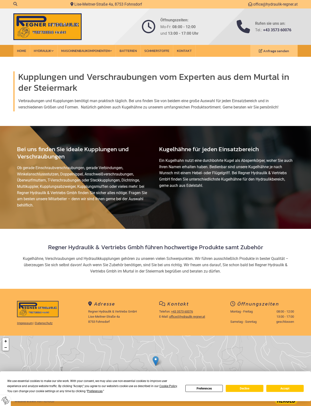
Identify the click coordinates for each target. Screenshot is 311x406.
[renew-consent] (5, 400)
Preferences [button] (95, 391)
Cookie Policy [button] (168, 386)
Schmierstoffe (156, 50)
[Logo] (58, 26)
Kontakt (184, 50)
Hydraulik (42, 50)
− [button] (5, 347)
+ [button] (5, 341)
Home (21, 50)
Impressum (25, 323)
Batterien (128, 50)
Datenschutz (43, 323)
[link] (44, 51)
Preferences (204, 388)
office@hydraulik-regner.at (275, 4)
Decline (244, 388)
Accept (284, 388)
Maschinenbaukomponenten (85, 50)
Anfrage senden (276, 51)
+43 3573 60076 (277, 30)
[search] (15, 4)
